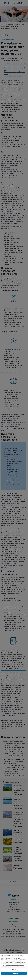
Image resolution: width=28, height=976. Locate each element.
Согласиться (14, 973)
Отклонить (14, 969)
